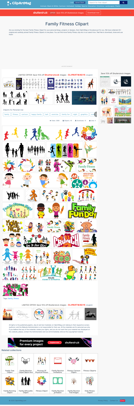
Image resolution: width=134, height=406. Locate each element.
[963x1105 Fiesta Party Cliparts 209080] (69, 226)
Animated (70, 6)
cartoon (25, 114)
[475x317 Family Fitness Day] (86, 196)
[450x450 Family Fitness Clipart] (32, 196)
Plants (117, 6)
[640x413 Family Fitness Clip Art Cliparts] (13, 196)
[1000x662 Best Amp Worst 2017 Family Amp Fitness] (64, 166)
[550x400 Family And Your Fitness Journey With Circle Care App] (34, 226)
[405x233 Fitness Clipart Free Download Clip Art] (36, 241)
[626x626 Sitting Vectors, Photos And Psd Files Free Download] (28, 273)
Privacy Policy (103, 400)
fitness (15, 114)
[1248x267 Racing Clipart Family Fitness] (41, 134)
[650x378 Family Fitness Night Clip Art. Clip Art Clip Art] (17, 211)
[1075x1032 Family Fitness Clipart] (67, 196)
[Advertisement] (67, 51)
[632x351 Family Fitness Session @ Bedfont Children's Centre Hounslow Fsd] (50, 211)
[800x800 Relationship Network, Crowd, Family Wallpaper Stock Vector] (10, 273)
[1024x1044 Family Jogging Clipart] (36, 151)
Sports (84, 6)
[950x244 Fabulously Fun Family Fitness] (35, 181)
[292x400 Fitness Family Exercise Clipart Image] (90, 150)
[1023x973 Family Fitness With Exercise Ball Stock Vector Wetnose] (54, 226)
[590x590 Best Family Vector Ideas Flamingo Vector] (44, 166)
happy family (36, 114)
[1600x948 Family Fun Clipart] (82, 211)
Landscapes (109, 6)
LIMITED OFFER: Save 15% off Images (42, 75)
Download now (93, 13)
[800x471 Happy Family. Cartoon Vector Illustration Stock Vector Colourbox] (17, 257)
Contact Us (114, 400)
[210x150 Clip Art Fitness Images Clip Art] (87, 166)
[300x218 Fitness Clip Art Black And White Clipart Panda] (87, 226)
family (6, 114)
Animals (43, 6)
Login (72, 2)
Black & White (52, 6)
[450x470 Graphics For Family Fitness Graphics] (89, 241)
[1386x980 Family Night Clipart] (12, 226)
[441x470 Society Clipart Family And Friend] (9, 166)
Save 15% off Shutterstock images (115, 73)
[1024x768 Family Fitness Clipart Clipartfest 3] (14, 151)
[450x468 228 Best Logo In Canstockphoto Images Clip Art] (89, 134)
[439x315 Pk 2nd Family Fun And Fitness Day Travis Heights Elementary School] (84, 257)
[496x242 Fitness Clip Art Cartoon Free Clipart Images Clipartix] (64, 151)
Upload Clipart (79, 2)
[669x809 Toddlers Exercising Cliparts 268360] (70, 273)
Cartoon (62, 6)
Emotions (100, 6)
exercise (55, 114)
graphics (84, 114)
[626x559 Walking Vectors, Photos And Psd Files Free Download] (88, 273)
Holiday (78, 6)
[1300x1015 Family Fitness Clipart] (50, 196)
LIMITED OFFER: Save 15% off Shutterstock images (44, 305)
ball (46, 114)
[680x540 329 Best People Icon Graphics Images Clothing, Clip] (26, 166)
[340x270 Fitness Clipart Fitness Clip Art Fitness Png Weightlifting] (12, 241)
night (75, 114)
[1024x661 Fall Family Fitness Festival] (84, 181)
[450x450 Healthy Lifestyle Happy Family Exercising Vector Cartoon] (43, 257)
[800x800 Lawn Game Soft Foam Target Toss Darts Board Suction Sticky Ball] (62, 257)
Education (92, 6)
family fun (66, 114)
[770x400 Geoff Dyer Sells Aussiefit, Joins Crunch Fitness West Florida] (66, 241)
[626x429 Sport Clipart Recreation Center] (50, 273)
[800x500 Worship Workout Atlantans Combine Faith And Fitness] (15, 289)
